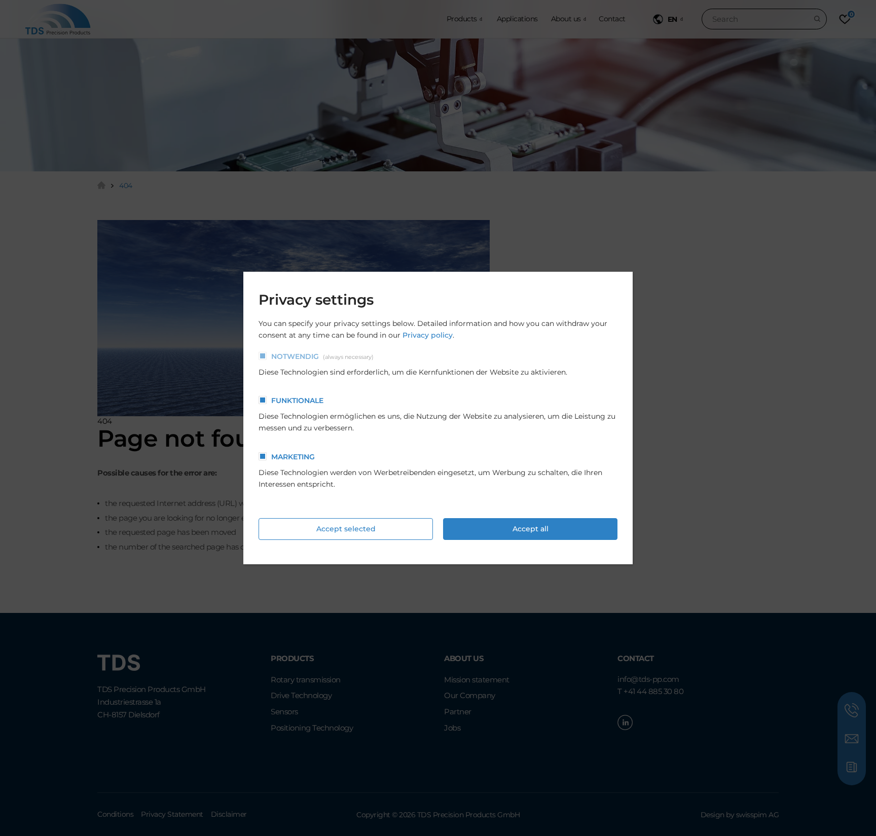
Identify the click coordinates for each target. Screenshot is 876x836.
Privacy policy (428, 335)
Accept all (531, 528)
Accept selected (346, 528)
